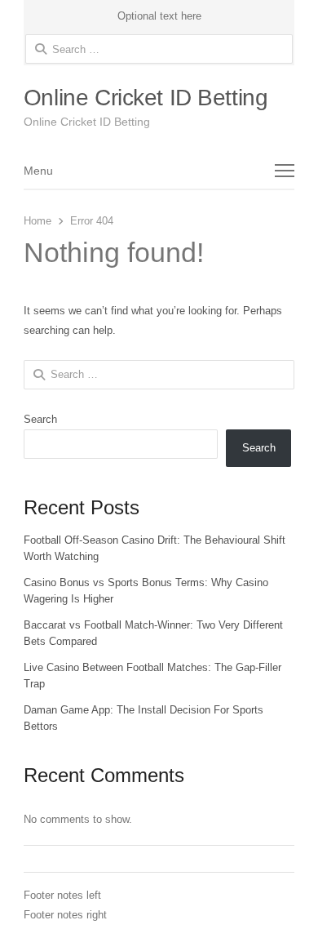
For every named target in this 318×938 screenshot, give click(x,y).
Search (40, 419)
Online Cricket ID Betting (146, 97)
